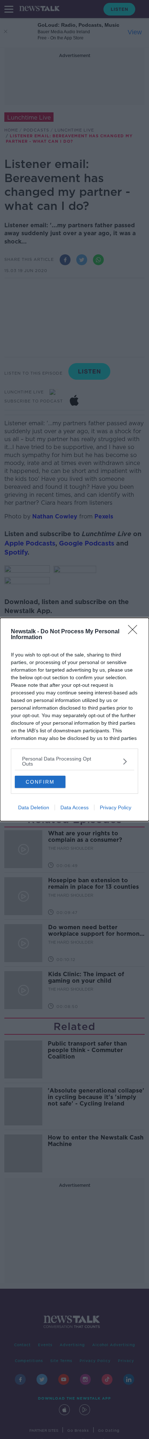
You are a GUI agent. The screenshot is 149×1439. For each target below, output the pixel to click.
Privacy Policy (115, 807)
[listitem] (74, 761)
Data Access (74, 807)
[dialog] (74, 719)
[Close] (135, 632)
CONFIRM (40, 782)
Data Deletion (33, 807)
